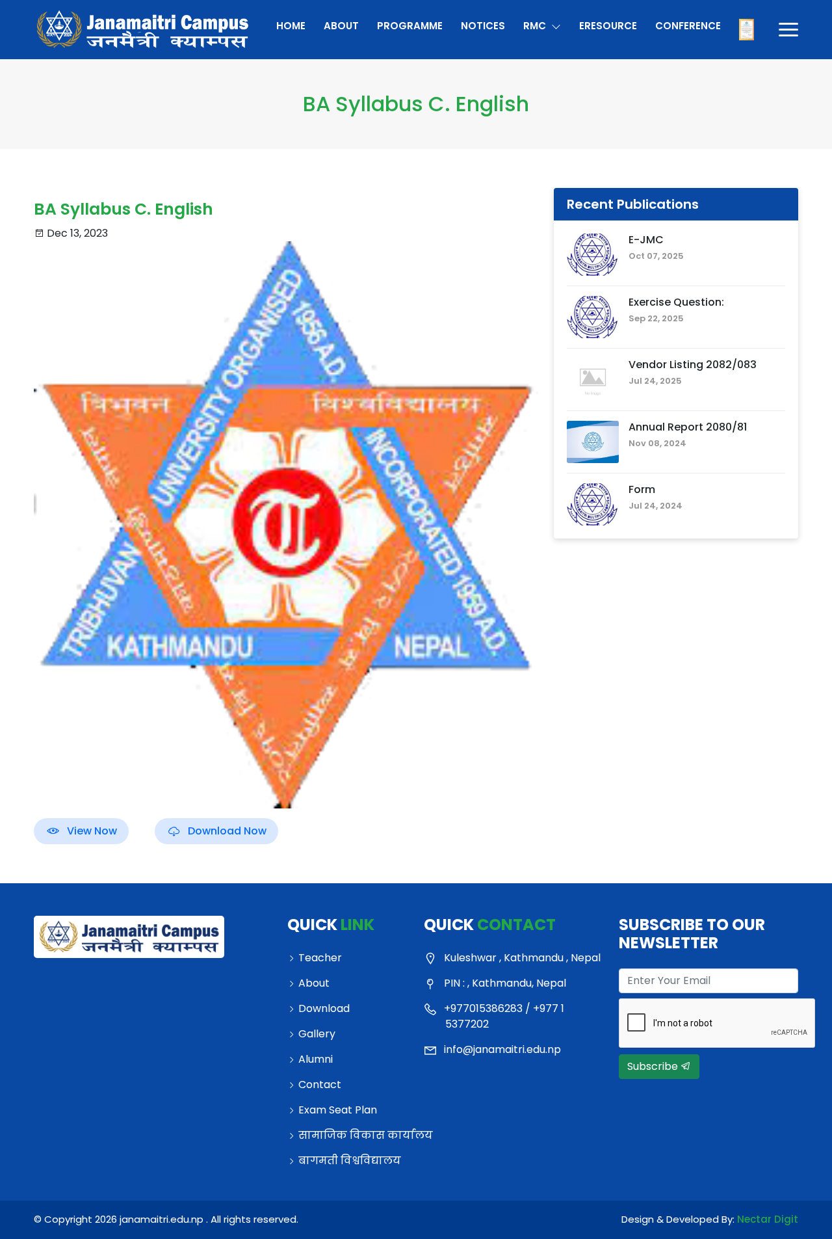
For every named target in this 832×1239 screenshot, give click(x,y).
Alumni (315, 1058)
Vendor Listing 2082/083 (693, 364)
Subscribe (654, 1066)
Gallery (316, 1033)
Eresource (607, 26)
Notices (483, 26)
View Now (92, 830)
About (341, 26)
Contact (319, 1083)
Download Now (227, 830)
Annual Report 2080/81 (688, 427)
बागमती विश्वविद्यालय (349, 1159)
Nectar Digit (767, 1219)
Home (291, 26)
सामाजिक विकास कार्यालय (353, 1134)
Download (324, 1007)
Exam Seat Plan (337, 1109)
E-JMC (646, 239)
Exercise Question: (676, 302)
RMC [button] (536, 26)
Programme (410, 26)
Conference (687, 26)
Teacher (320, 957)
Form (642, 489)
